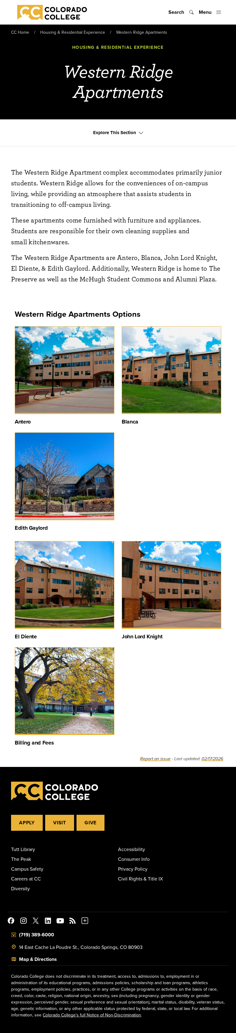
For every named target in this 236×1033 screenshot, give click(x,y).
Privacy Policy (133, 868)
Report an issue (155, 758)
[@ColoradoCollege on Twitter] (35, 921)
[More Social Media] (84, 921)
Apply (27, 822)
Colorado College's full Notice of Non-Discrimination (92, 1015)
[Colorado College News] (72, 921)
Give (90, 822)
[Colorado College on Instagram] (23, 921)
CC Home (20, 32)
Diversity (20, 888)
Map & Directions (38, 959)
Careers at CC (26, 878)
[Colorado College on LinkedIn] (48, 921)
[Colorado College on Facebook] (11, 921)
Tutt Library (23, 849)
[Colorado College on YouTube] (60, 921)
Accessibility (131, 849)
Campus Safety (27, 868)
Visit (59, 822)
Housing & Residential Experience (72, 32)
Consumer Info (134, 859)
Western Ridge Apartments (141, 32)
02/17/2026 (212, 758)
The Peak (21, 859)
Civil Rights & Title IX (140, 878)
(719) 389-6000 (36, 934)
